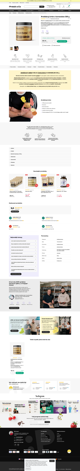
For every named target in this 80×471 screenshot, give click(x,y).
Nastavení (28, 468)
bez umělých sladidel (60, 250)
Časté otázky (49, 66)
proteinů (31, 84)
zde (29, 466)
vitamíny (47, 112)
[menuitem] (11, 10)
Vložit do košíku (63, 41)
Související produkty (21, 66)
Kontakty (27, 2)
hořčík (61, 112)
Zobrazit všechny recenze (18, 389)
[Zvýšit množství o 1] (56, 41)
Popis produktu (13, 66)
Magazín (58, 436)
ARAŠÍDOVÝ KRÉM (26, 73)
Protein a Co (59, 260)
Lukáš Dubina (56, 469)
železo (58, 112)
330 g (58, 255)
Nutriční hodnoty (41, 66)
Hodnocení (29, 66)
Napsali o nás (59, 439)
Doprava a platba (15, 2)
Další (58, 452)
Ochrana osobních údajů (45, 441)
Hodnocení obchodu (60, 441)
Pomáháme (59, 435)
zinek (67, 112)
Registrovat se (14, 330)
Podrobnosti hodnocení (55, 18)
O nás (10, 2)
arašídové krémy (60, 244)
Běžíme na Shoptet (68, 469)
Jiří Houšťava (63, 469)
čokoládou (50, 23)
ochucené (58, 253)
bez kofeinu (59, 249)
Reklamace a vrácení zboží (45, 439)
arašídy (37, 75)
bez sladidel (67, 249)
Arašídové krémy (60, 239)
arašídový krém (48, 20)
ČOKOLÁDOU (42, 73)
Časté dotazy (59, 438)
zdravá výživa (59, 258)
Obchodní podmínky (44, 438)
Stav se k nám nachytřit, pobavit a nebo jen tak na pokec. (40, 398)
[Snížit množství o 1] (53, 41)
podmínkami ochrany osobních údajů (43, 424)
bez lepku (63, 249)
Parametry (56, 66)
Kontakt (42, 433)
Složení (34, 66)
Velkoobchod (22, 2)
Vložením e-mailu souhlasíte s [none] (39, 424)
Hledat (42, 6)
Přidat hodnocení (15, 211)
